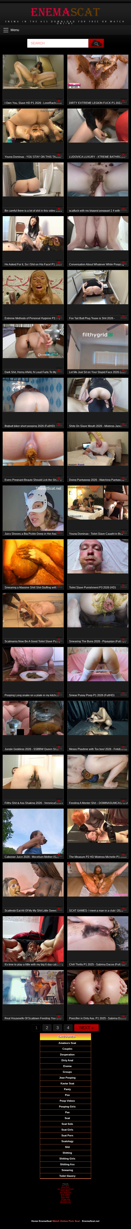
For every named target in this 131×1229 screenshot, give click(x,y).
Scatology (67, 1141)
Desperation (67, 1054)
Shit (67, 1147)
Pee (67, 1112)
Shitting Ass (67, 1164)
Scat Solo (67, 1123)
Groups (67, 1071)
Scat (67, 1118)
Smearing (67, 1170)
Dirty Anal (67, 1060)
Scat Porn (67, 1135)
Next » (86, 1027)
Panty (67, 1089)
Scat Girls (67, 1129)
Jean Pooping (67, 1077)
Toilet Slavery (67, 1175)
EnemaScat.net (90, 1221)
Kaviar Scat (67, 1083)
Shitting (67, 1152)
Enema (67, 1066)
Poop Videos (67, 1100)
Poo (67, 1095)
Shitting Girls (67, 1158)
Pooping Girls (67, 1106)
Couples (67, 1048)
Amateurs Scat (67, 1043)
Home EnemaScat (41, 1221)
